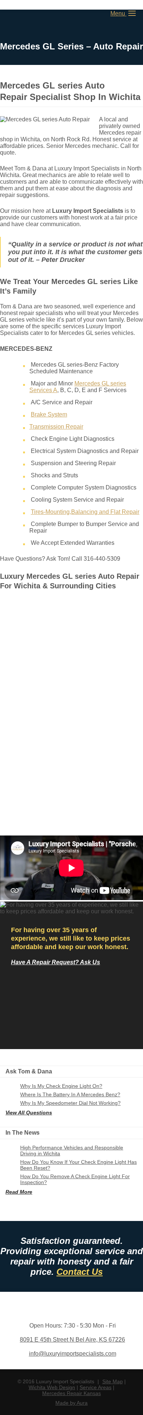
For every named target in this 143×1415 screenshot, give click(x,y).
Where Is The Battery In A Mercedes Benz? (70, 1094)
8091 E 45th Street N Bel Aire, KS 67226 (72, 1339)
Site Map (112, 1381)
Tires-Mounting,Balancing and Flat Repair (85, 512)
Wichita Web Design (52, 1387)
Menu (118, 13)
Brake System (49, 414)
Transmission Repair (56, 426)
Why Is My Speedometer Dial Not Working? (70, 1103)
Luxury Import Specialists (29, 14)
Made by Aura (71, 1403)
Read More (19, 1192)
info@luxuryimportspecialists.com (72, 1353)
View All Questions (29, 1112)
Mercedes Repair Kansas (71, 1393)
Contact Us (79, 1272)
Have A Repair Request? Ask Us (55, 962)
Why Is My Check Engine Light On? (61, 1086)
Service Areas (95, 1387)
